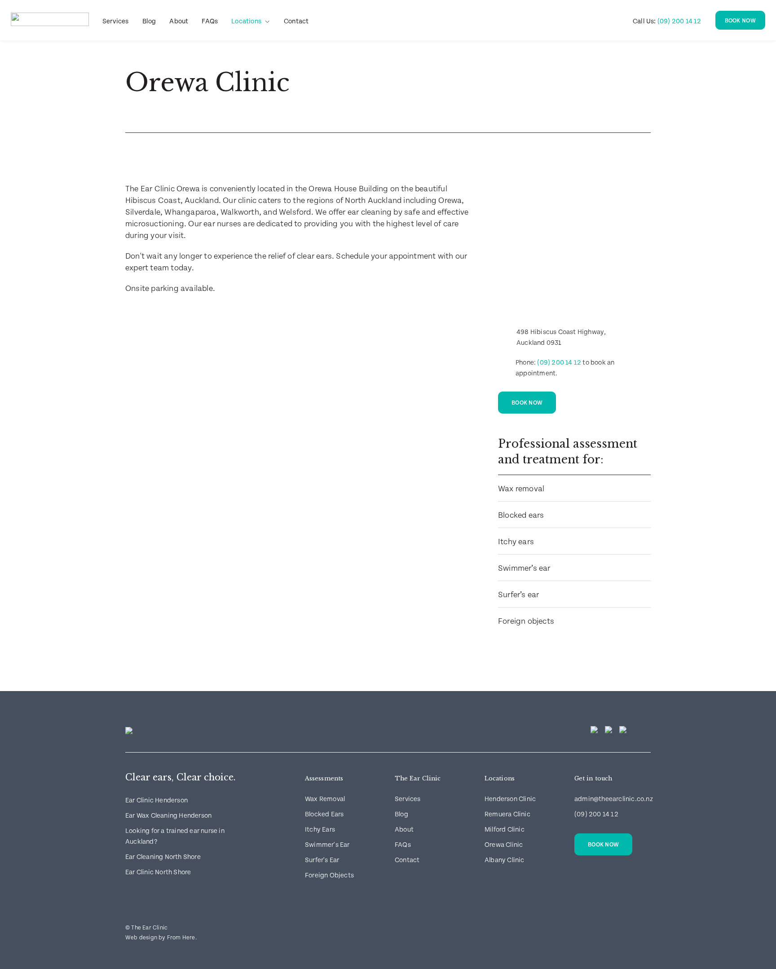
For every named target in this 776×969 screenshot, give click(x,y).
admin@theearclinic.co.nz (613, 799)
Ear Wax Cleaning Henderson (168, 815)
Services (115, 21)
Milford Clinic (505, 829)
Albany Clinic (505, 860)
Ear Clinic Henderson (156, 800)
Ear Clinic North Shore (158, 872)
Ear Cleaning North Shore (163, 857)
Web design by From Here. (161, 937)
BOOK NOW (740, 21)
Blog (149, 21)
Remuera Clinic (507, 814)
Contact (296, 21)
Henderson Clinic (510, 799)
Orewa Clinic (504, 845)
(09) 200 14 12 (667, 21)
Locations (246, 21)
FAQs (210, 21)
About (178, 21)
